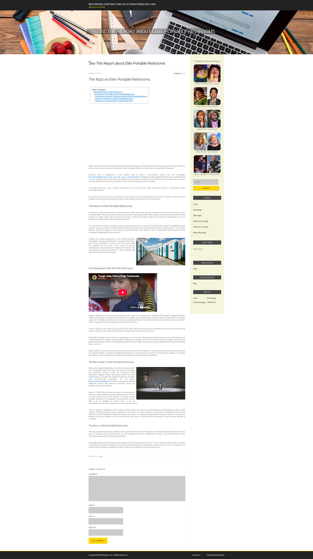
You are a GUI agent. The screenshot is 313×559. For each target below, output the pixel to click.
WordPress (211, 302)
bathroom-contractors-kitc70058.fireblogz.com (122, 4)
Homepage (197, 210)
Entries (211, 298)
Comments (199, 302)
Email (92, 516)
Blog (183, 73)
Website (92, 527)
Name (92, 505)
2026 (195, 269)
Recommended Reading (98, 381)
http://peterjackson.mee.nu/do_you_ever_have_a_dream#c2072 (114, 177)
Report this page (96, 456)
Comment (93, 474)
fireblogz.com (107, 555)
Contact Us (196, 555)
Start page (197, 215)
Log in (195, 204)
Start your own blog (200, 221)
